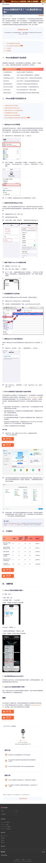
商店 (3, 810)
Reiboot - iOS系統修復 (5, 822)
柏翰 (3, 15)
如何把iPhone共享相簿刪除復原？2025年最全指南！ (19, 754)
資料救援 (10, 15)
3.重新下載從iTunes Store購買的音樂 (13, 110)
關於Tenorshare (4, 835)
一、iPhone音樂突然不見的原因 (12, 43)
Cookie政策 (29, 859)
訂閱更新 (2, 842)
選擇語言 (4, 814)
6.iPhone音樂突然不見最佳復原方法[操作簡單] (15, 117)
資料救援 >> (10, 794)
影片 (10, 524)
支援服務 (2, 838)
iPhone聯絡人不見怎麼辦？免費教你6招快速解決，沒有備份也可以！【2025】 (23, 785)
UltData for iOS (23, 29)
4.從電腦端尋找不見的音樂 (10, 112)
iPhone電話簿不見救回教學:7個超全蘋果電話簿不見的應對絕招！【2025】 (22, 760)
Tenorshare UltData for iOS (33, 397)
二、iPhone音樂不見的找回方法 (12, 46)
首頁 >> (6, 794)
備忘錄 (21, 524)
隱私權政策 (17, 859)
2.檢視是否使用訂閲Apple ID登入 (12, 108)
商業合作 (2, 840)
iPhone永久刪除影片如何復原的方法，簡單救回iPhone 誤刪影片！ (22, 780)
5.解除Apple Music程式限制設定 (12, 115)
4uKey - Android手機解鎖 (6, 826)
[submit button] (16, 811)
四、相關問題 (7, 50)
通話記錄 (16, 524)
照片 (7, 524)
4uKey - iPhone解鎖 (5, 824)
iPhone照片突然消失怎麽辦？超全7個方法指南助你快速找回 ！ (22, 766)
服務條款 (23, 859)
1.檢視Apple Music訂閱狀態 (11, 105)
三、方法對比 (7, 48)
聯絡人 (12, 524)
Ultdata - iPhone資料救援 (6, 828)
